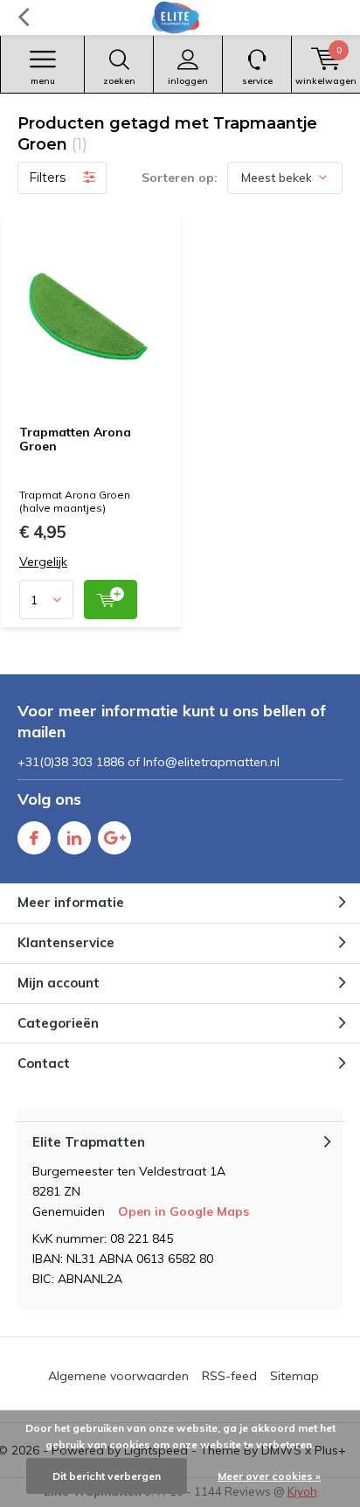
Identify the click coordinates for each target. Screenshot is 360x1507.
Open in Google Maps (183, 1211)
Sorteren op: (180, 177)
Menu (43, 81)
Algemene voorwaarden (118, 1376)
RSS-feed (229, 1376)
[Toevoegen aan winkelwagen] (110, 599)
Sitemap (294, 1376)
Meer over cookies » (269, 1476)
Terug (23, 17)
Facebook (34, 838)
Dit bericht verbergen (106, 1476)
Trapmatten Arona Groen (75, 439)
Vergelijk (43, 562)
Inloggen (188, 81)
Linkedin (74, 838)
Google (114, 838)
